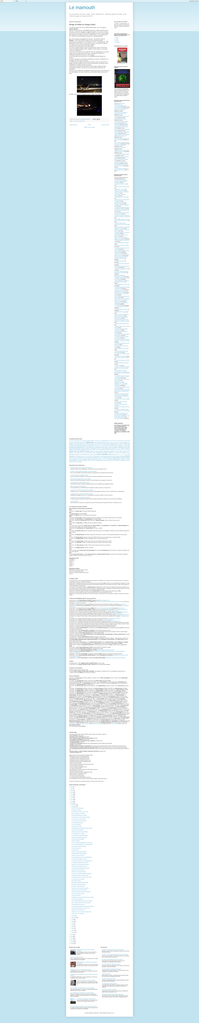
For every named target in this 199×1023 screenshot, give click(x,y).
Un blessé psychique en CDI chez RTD (80, 875)
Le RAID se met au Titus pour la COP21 (80, 811)
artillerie (92, 451)
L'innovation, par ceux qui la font (109, 978)
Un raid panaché (75, 849)
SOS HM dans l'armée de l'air (121, 357)
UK (100, 449)
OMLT (88, 448)
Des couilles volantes (76, 895)
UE (99, 449)
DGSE (128, 444)
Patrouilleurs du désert (119, 261)
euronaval (81, 454)
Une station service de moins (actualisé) (80, 888)
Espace (121, 445)
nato (98, 457)
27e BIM (92, 440)
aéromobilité (100, 451)
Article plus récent (73, 124)
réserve (89, 460)
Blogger (112, 1013)
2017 (72, 799)
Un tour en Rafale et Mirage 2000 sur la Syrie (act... (82, 842)
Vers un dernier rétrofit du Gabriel (122, 245)
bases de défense (119, 451)
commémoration (98, 452)
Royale (71, 449)
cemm (81, 452)
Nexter (82, 448)
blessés (71, 452)
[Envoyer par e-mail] (93, 119)
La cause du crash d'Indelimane (121, 268)
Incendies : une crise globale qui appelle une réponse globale (83, 471)
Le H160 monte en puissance (121, 186)
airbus (128, 449)
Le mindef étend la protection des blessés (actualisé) (83, 906)
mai (72, 924)
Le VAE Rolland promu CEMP (121, 348)
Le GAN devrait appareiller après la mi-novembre (82, 900)
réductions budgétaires (83, 460)
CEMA (77, 444)
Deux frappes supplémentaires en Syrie (80, 882)
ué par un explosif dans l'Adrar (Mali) (104, 608)
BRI (120, 442)
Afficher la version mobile (89, 127)
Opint (94, 448)
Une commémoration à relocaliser (109, 989)
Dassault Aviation (80, 445)
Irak (123, 446)
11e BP (81, 440)
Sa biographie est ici (105, 600)
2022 (72, 790)
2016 (72, 801)
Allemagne (103, 442)
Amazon (117, 37)
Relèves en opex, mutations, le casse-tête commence (120, 384)
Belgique (125, 442)
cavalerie (75, 452)
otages (110, 457)
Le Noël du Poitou (118, 253)
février (73, 930)
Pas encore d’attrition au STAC (78, 893)
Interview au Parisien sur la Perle (122, 362)
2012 (72, 938)
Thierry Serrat (114, 723)
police (85, 459)
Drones (91, 445)
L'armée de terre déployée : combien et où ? (81, 908)
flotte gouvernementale (92, 454)
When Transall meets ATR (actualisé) (78, 486)
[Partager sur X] (96, 119)
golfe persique (120, 454)
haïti (129, 454)
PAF (96, 448)
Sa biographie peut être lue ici (121, 609)
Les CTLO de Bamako (76, 824)
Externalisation (80, 446)
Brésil (129, 442)
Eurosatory (71, 446)
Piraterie (107, 448)
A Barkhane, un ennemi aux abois (122, 393)
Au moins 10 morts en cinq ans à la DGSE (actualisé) (81, 493)
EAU (109, 445)
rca (105, 459)
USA (103, 449)
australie (95, 451)
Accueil (89, 124)
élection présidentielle (78, 461)
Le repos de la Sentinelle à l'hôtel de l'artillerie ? (82, 873)
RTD (119, 448)
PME (99, 448)
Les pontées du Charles (77, 826)
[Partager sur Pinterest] (99, 119)
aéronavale (106, 451)
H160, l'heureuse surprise (120, 356)
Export (75, 446)
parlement (124, 457)
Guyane (103, 446)
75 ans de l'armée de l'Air (121, 440)
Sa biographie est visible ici (80, 602)
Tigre (97, 449)
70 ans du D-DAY (112, 440)
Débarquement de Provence (99, 445)
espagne (76, 454)
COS (84, 444)
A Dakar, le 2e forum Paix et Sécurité (79, 890)
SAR (74, 449)
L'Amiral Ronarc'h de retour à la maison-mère (81, 891)
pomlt (92, 459)
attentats (80, 121)
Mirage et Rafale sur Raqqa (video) (79, 853)
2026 (72, 786)
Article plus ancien (105, 124)
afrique (125, 449)
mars (73, 928)
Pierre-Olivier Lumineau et (84, 723)
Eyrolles (117, 40)
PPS (101, 448)
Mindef (79, 448)
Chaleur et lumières (76, 840)
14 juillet (84, 440)
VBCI (109, 449)
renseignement (116, 459)
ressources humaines (125, 459)
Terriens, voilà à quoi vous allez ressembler (86, 980)
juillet (73, 921)
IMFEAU (106, 446)
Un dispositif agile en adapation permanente (79, 482)
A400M (128, 440)
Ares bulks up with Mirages (120, 145)
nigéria (101, 457)
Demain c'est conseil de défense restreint (80, 864)
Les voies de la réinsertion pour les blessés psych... (82, 844)
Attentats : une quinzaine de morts (79, 871)
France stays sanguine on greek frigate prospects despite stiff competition (121, 123)
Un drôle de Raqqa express (77, 822)
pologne (89, 459)
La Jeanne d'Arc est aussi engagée (122, 398)
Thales (94, 449)
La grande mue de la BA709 (121, 184)
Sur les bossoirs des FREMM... (78, 839)
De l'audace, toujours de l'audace (79, 884)
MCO (73, 448)
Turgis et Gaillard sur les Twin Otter (122, 284)
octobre (73, 915)
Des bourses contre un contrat (78, 879)
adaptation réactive (120, 449)
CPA (86, 444)
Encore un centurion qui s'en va (77, 957)
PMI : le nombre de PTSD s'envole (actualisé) (81, 902)
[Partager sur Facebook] (97, 119)
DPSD (73, 445)
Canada (88, 444)
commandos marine (90, 452)
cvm (114, 452)
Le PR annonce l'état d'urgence (78, 870)
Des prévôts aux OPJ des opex (78, 904)
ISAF (110, 446)
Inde (112, 446)
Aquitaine (107, 442)
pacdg (113, 457)
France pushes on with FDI (120, 147)
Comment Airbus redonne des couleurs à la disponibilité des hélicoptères (120, 181)
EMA (112, 445)
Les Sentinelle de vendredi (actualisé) (80, 835)
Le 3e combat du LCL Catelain (78, 833)
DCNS (120, 444)
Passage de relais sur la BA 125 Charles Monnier (80, 969)
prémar (103, 459)
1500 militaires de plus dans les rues (79, 866)
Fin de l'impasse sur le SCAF (121, 197)
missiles (79, 457)
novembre (74, 806)
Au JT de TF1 (117, 365)
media (70, 457)
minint (76, 457)
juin (72, 923)
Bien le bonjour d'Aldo (76, 880)
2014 (72, 934)
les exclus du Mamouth (93, 456)
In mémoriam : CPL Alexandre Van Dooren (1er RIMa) (81, 490)
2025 (72, 788)
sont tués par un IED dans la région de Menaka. (115, 657)
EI (110, 445)
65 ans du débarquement (102, 440)
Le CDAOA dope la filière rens (121, 323)
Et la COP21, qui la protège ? (78, 808)
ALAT (72, 442)
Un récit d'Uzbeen (74, 501)
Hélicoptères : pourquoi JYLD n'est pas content (81, 911)
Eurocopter (127, 445)
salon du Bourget (96, 460)
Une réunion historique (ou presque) (79, 837)
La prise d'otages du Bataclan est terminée (80, 868)
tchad (115, 460)
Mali (76, 448)
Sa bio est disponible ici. (108, 619)
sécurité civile (110, 460)
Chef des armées (99, 444)
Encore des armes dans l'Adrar (78, 886)
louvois (102, 456)
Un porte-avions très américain (121, 263)
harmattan (126, 454)
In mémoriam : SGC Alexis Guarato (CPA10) (81, 817)
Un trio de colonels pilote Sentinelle (79, 851)
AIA (70, 442)
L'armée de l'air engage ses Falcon (122, 406)
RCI (112, 448)
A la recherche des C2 (76, 848)
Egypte (118, 445)
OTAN (91, 448)
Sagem (79, 449)
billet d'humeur (126, 451)
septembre (74, 917)
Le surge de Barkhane (119, 418)
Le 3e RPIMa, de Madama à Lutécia (79, 859)
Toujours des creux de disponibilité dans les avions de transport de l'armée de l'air (121, 300)
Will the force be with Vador (120, 119)
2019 (72, 795)
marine (127, 456)
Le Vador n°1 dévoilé (119, 289)
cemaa (78, 452)
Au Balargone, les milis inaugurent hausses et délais (83, 897)
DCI (118, 444)
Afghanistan (90, 442)
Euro (124, 445)
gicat (116, 454)
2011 (72, 940)
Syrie (83, 121)
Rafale (122, 448)
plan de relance (79, 459)
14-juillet (88, 440)
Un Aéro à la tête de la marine (121, 309)
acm (115, 449)
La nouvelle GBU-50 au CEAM (121, 306)
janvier (73, 932)
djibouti (124, 452)
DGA (125, 444)
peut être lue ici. (121, 608)
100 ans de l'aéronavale (74, 440)
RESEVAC (116, 448)
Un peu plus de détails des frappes (79, 846)
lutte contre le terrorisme (110, 456)
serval (105, 460)
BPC (118, 442)
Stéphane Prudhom (97, 723)
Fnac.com (117, 42)
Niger (85, 448)
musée (91, 457)
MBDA (70, 448)
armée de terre (84, 451)
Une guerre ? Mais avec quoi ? (78, 855)
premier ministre (97, 459)
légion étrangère (121, 456)
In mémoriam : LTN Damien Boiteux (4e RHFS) (80, 497)
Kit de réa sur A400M (119, 395)
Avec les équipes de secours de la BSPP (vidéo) (82, 857)
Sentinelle (87, 449)
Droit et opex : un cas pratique (78, 913)
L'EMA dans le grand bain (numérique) (80, 831)
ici (125, 671)
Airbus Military (97, 442)
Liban (125, 446)
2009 (72, 943)
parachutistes (118, 457)
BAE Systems (114, 442)
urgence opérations (121, 460)
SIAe (76, 449)
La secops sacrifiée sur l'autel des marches (79, 475)
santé (101, 460)
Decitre (116, 39)
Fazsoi (87, 446)
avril (73, 926)
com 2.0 (84, 452)
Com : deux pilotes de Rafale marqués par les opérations (82, 988)
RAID (110, 448)
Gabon (93, 446)
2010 (72, 941)
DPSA (70, 445)
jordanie (83, 456)
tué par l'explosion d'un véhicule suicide (105, 649)
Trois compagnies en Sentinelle (78, 813)
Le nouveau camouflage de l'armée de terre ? (86, 998)
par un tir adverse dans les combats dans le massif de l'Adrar (109, 601)
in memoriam (78, 456)
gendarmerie (112, 454)
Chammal (93, 444)
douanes (128, 452)
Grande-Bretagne (98, 446)
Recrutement (127, 448)
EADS (106, 445)
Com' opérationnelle (112, 444)
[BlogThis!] (95, 119)
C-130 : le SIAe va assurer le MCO (79, 819)
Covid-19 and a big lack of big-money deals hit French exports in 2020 (121, 127)
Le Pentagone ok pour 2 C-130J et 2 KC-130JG (81, 877)
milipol (74, 457)
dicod (122, 452)
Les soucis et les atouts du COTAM (122, 360)
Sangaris (83, 449)
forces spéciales (102, 454)
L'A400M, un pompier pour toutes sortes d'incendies (81, 467)
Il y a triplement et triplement (77, 830)
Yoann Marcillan (72, 723)
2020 (72, 794)
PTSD (103, 448)
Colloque (105, 444)
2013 (72, 936)
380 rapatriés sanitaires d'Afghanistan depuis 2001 (112, 994)
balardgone (112, 451)
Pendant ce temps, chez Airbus (78, 909)
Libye (128, 446)
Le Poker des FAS (118, 305)
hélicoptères (72, 456)
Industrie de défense (117, 446)
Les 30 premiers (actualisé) (77, 899)
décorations (71, 454)
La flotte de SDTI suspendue (121, 311)
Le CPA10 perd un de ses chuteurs (79, 820)
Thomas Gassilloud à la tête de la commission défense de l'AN (83, 1006)
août (73, 919)
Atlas (111, 442)
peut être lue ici (122, 604)
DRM (76, 445)
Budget (71, 444)
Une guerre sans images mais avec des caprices (80, 478)
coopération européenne (107, 452)
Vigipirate (112, 449)
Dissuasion (87, 445)
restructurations (73, 460)
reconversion (109, 459)
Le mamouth (82, 7)
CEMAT (80, 444)
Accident (76, 442)
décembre (74, 804)
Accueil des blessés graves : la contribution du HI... (82, 860)
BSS (122, 442)
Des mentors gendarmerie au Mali (122, 353)
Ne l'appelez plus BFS (76, 810)
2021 (72, 792)
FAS (85, 446)
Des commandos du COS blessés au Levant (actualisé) (82, 992)
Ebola (115, 445)
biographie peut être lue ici (117, 613)
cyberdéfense (117, 452)
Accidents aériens (82, 442)
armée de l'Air (75, 121)
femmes (85, 454)
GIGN (90, 446)
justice (86, 456)
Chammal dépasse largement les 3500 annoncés (82, 828)
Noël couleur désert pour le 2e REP (79, 815)
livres (99, 456)
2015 (72, 803)
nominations (105, 457)
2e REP (95, 440)
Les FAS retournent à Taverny (121, 242)
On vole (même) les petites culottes (109, 983)
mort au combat (85, 457)
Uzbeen (106, 449)
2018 (72, 797)
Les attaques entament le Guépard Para (80, 862)
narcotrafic (95, 457)
